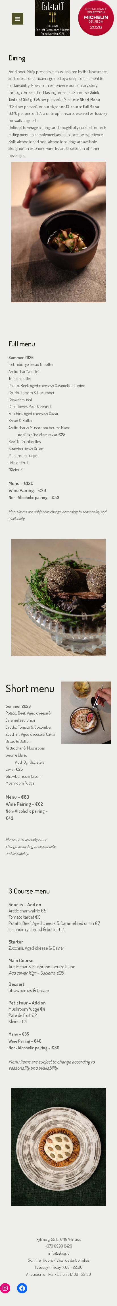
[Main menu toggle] (17, 18)
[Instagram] (5, 1288)
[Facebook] (22, 1288)
